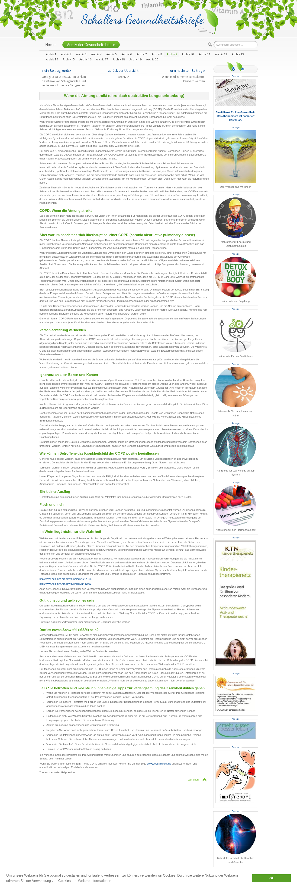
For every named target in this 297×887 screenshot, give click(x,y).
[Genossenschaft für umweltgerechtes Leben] (235, 693)
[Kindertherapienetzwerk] (235, 603)
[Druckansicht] (231, 66)
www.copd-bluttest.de (159, 763)
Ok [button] (271, 878)
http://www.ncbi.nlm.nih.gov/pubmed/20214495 (65, 579)
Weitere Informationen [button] (94, 881)
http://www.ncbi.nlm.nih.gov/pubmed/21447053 (65, 583)
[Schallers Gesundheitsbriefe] (149, 21)
